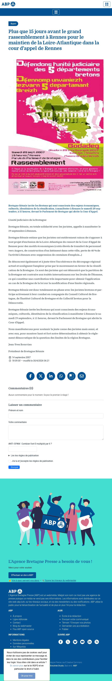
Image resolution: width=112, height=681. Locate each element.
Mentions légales (21, 640)
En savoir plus (16, 665)
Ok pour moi (27, 675)
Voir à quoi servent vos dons (26, 580)
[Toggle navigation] (106, 4)
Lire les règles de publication (25, 455)
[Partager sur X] (41, 376)
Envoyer (14, 467)
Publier (65, 629)
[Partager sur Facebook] (30, 376)
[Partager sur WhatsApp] (61, 376)
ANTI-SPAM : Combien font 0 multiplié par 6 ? (30, 443)
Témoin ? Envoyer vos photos (76, 622)
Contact (16, 622)
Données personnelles (23, 643)
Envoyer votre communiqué (75, 619)
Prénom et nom (15, 410)
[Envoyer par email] (82, 376)
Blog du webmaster (22, 626)
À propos (17, 616)
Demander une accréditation (75, 626)
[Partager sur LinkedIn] (51, 376)
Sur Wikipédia (19, 646)
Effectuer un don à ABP (22, 575)
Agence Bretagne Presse (51, 662)
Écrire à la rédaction (71, 616)
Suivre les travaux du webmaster (60, 580)
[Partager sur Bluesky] (71, 376)
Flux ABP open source (23, 629)
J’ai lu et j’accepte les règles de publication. (32, 461)
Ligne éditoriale (20, 619)
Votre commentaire (17, 422)
